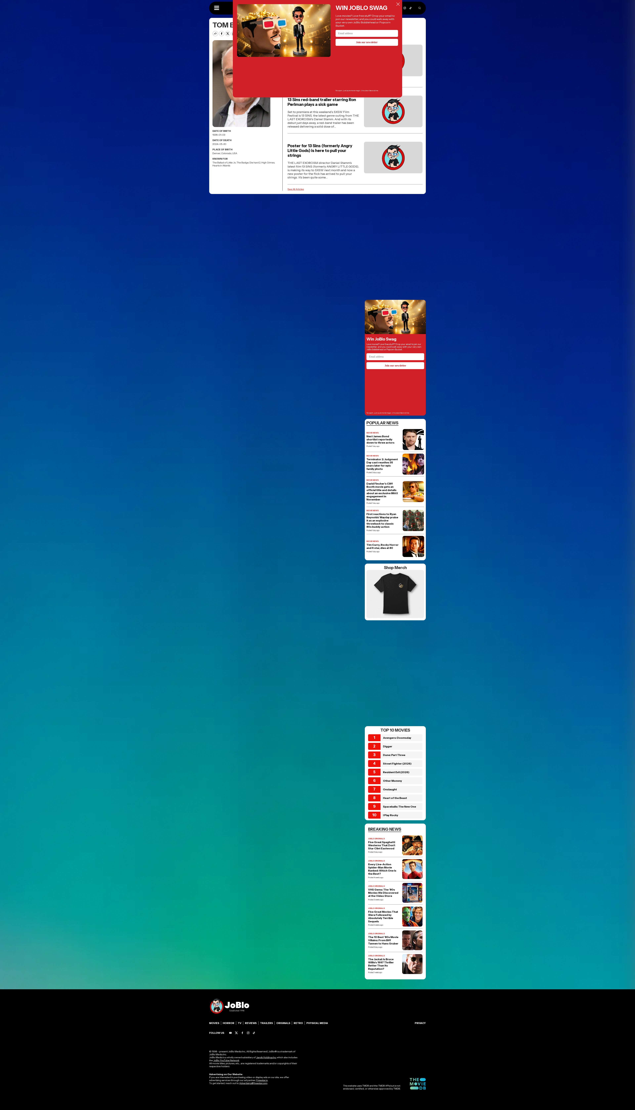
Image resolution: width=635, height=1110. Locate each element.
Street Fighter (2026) (397, 763)
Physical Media (317, 1023)
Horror (228, 1023)
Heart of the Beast (395, 798)
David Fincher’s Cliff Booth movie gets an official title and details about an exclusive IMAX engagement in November (382, 491)
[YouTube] (230, 1033)
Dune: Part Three (394, 755)
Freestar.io (262, 1080)
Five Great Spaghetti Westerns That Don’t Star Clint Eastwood (381, 845)
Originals (283, 1023)
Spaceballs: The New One (399, 806)
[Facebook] (242, 1033)
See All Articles (296, 189)
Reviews (251, 1023)
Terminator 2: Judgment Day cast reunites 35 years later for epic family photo (382, 464)
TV (239, 1023)
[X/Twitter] (236, 1033)
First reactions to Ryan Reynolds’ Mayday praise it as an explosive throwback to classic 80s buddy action (382, 520)
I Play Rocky (390, 815)
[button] (216, 8)
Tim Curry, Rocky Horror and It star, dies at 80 (382, 546)
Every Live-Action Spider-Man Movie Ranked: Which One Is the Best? (382, 869)
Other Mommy (392, 780)
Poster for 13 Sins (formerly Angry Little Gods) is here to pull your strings (320, 150)
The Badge (243, 162)
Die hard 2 (255, 162)
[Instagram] (404, 8)
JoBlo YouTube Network (226, 1060)
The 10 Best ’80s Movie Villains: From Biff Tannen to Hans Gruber (383, 940)
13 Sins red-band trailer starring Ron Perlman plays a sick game (322, 102)
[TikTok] (410, 8)
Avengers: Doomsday (397, 737)
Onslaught (390, 789)
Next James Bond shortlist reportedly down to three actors (380, 439)
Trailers (266, 1023)
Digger (387, 746)
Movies (214, 1023)
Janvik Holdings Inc (266, 1057)
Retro (298, 1023)
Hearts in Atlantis (221, 165)
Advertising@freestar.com (253, 1083)
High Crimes (268, 162)
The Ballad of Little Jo (224, 162)
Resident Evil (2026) (396, 772)
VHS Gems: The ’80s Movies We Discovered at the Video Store (383, 892)
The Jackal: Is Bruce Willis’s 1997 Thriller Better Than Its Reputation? (381, 964)
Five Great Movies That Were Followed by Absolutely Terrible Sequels (383, 916)
